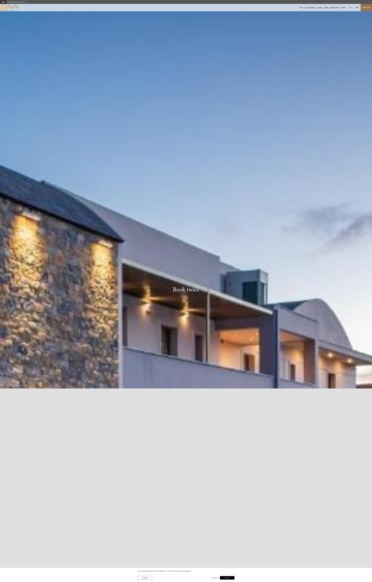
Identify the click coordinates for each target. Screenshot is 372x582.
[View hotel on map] (357, 7)
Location (320, 7)
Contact (343, 7)
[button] (3, 2)
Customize (214, 578)
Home (301, 7)
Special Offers (334, 7)
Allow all (227, 578)
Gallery (326, 7)
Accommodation (310, 7)
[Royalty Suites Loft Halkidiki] (10, 7)
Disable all (145, 578)
